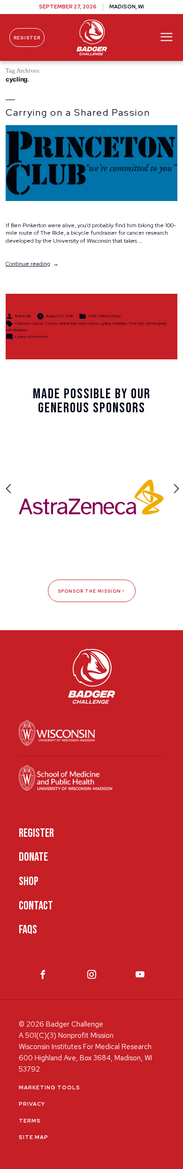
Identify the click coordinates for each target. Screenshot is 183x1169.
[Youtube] (140, 976)
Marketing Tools (49, 1087)
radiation (120, 323)
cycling (105, 323)
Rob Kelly (23, 316)
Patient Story (109, 316)
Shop (28, 881)
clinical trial (68, 323)
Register (27, 38)
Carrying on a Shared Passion (78, 112)
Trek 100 (136, 323)
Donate (33, 857)
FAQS (28, 930)
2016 (92, 316)
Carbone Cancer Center (36, 323)
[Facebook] (42, 976)
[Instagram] (91, 976)
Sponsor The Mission (89, 591)
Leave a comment (31, 336)
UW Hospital (155, 323)
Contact (36, 906)
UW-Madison (16, 330)
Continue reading (32, 264)
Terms (30, 1120)
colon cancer (88, 323)
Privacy (32, 1104)
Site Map (33, 1137)
